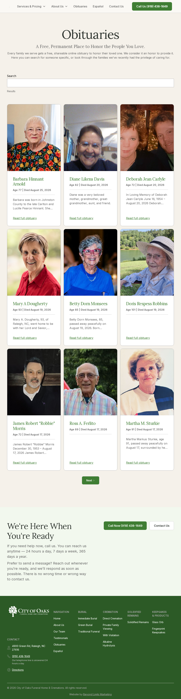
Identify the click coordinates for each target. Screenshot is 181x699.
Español (98, 6)
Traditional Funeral (89, 631)
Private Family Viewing (111, 626)
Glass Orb (158, 622)
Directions (18, 669)
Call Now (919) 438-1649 (125, 525)
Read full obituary (25, 218)
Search (11, 76)
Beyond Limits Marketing (97, 694)
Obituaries (80, 6)
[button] (31, 6)
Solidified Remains (138, 622)
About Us (59, 624)
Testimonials (61, 638)
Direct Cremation (112, 618)
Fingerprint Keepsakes (158, 630)
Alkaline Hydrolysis (109, 643)
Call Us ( (152, 6)
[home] (9, 6)
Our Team (59, 631)
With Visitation (111, 635)
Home (57, 618)
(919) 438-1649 (21, 656)
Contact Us (116, 6)
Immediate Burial (87, 618)
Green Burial (85, 624)
